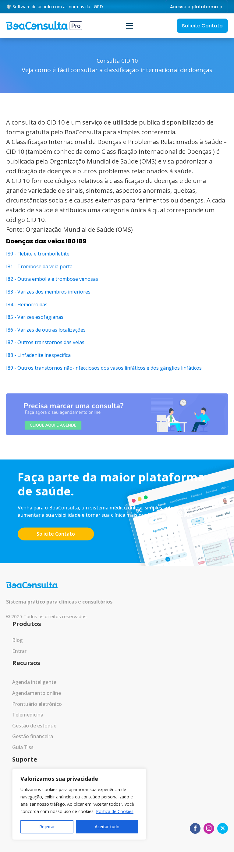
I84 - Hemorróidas (27, 304)
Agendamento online (36, 693)
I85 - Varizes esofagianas (34, 317)
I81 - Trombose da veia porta (39, 266)
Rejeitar (47, 826)
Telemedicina (27, 714)
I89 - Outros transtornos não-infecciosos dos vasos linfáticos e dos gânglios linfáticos (104, 367)
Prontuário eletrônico (37, 704)
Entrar (19, 651)
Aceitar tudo (107, 826)
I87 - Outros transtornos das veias (45, 342)
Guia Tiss (23, 747)
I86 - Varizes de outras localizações (46, 329)
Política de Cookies (114, 811)
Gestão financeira (32, 736)
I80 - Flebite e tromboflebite (37, 253)
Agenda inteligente (34, 682)
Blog (17, 640)
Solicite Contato (202, 25)
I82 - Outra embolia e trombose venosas (52, 279)
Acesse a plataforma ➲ (196, 7)
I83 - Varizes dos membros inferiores (48, 291)
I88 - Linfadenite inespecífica (38, 355)
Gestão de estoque (34, 725)
